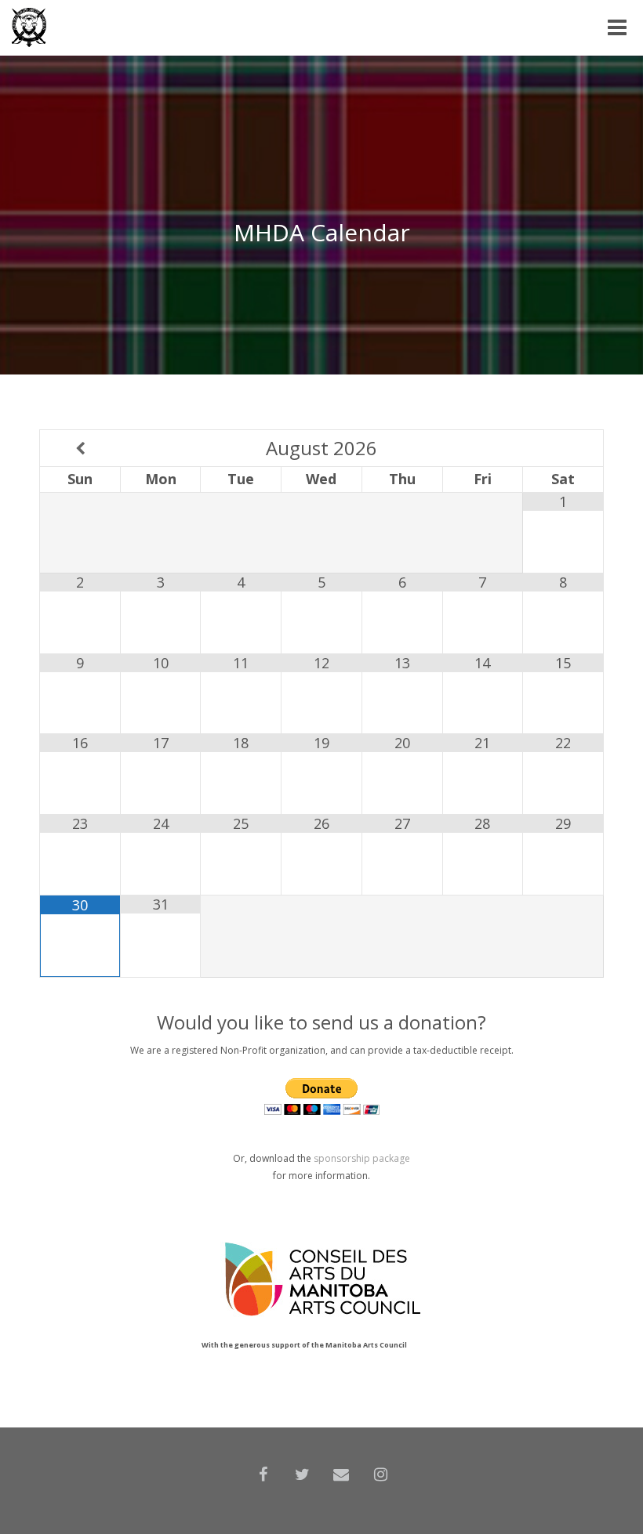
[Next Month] (563, 448)
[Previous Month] (80, 448)
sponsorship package (362, 1158)
